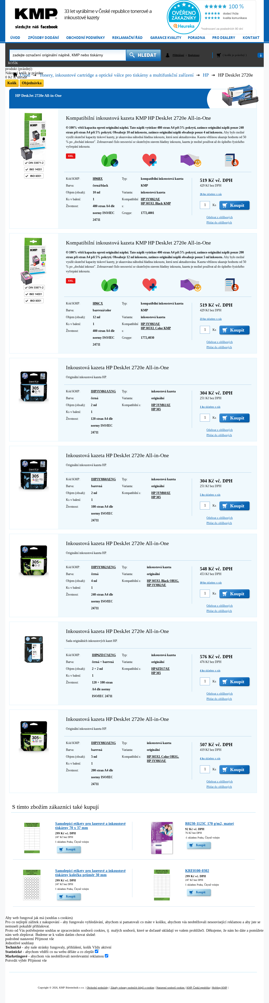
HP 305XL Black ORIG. (163, 581)
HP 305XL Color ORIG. (163, 757)
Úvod (15, 38)
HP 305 (156, 409)
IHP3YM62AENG (103, 567)
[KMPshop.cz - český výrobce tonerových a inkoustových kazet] (36, 13)
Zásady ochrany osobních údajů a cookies (132, 987)
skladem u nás (211, 194)
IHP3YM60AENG (103, 479)
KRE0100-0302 (197, 871)
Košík (13, 63)
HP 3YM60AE (160, 493)
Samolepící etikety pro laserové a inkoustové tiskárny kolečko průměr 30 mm (90, 873)
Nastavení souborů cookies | (171, 987)
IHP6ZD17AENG (104, 655)
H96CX (98, 303)
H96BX (98, 179)
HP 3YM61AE (160, 405)
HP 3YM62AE (150, 199)
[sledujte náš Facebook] (36, 27)
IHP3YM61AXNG (103, 391)
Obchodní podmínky (85, 38)
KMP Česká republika (198, 987)
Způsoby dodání (43, 38)
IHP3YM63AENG (103, 743)
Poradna (196, 38)
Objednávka (32, 83)
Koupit (70, 849)
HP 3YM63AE (150, 324)
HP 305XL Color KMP (156, 328)
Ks (214, 205)
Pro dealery (223, 38)
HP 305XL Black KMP (156, 203)
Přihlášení (178, 55)
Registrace (193, 55)
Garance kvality (165, 38)
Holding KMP (219, 987)
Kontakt (251, 38)
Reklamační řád (127, 38)
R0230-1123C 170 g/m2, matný (209, 824)
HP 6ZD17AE (160, 669)
